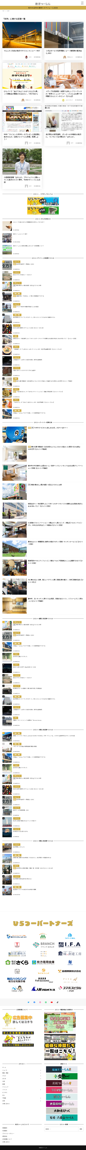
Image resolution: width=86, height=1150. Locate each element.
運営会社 (4, 1136)
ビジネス (4, 1092)
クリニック (5, 1087)
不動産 (4, 1098)
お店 (3, 1081)
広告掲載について (7, 1139)
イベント (4, 1089)
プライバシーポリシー (8, 1133)
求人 (3, 1095)
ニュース (4, 1070)
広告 (3, 1101)
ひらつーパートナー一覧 (8, 1028)
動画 (3, 1084)
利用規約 (4, 1130)
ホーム (4, 1067)
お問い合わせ (6, 1103)
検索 (81, 1129)
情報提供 (4, 1128)
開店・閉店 (5, 1073)
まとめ (4, 1078)
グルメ (4, 1076)
